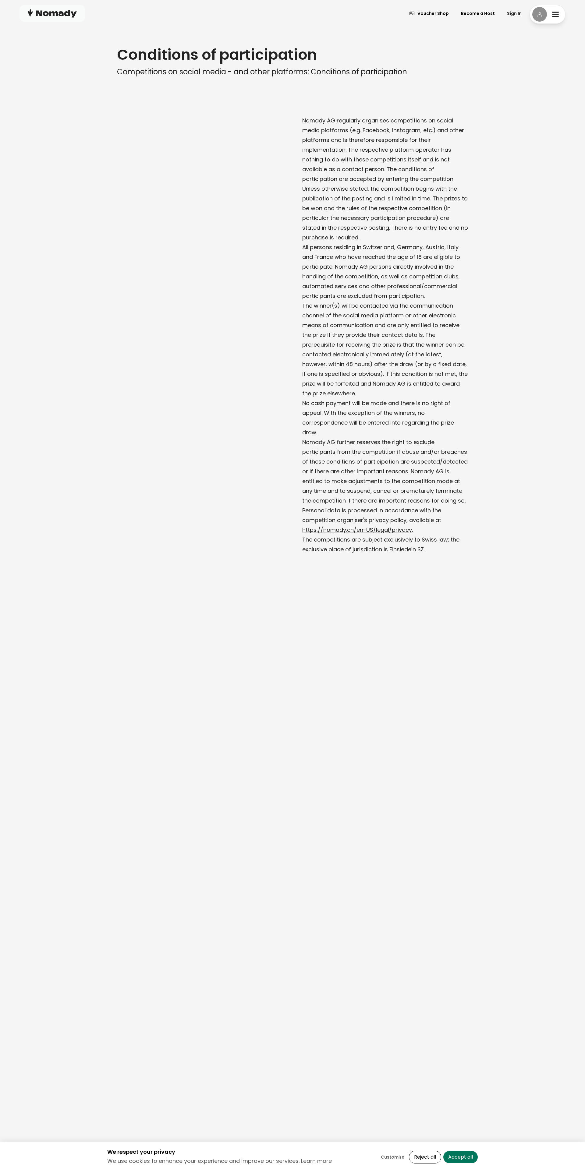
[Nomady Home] (52, 13)
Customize (392, 1157)
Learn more (316, 1161)
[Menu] (548, 14)
